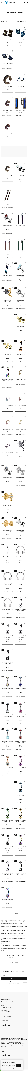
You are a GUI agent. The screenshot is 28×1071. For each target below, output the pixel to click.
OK (19, 1065)
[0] (23, 2)
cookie (3, 1065)
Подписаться (14, 979)
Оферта (3, 1051)
